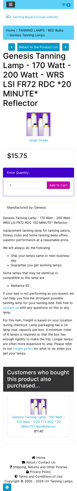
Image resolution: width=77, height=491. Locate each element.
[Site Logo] (38, 16)
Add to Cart (58, 185)
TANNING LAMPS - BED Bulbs (41, 30)
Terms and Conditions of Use (40, 476)
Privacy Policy (40, 472)
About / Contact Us (40, 462)
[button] (7, 487)
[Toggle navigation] (10, 4)
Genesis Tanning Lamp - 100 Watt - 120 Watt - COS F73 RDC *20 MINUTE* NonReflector (38, 421)
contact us (11, 308)
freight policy (23, 348)
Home (10, 30)
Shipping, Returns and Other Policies (39, 467)
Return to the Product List (38, 47)
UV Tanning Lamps (59, 481)
